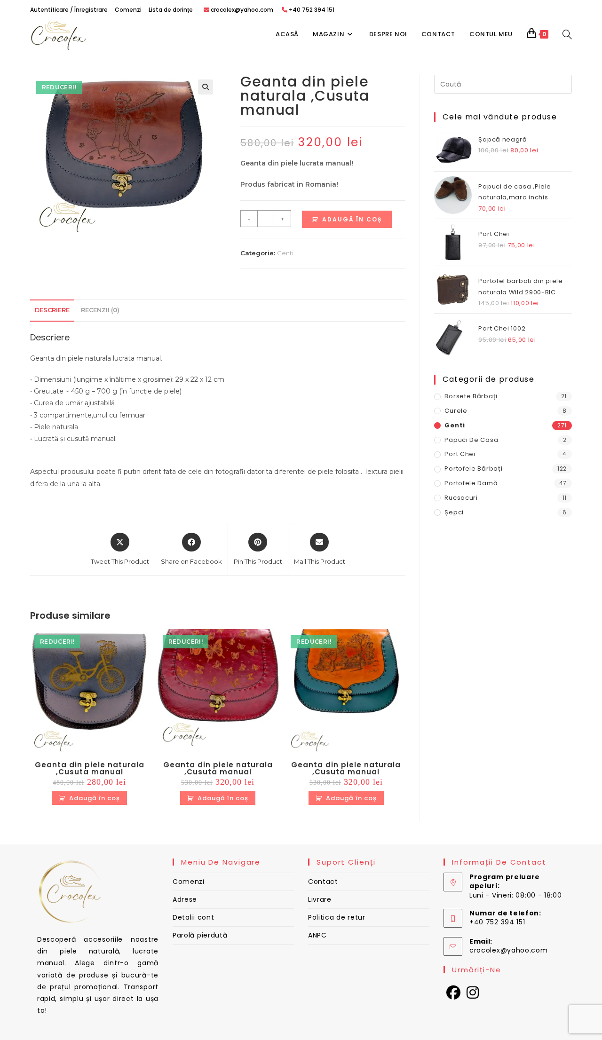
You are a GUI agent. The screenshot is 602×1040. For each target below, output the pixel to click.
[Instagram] (473, 993)
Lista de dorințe (171, 10)
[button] (205, 87)
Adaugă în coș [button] (94, 798)
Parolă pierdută (200, 935)
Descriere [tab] (52, 310)
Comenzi (128, 10)
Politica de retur (336, 917)
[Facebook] (453, 993)
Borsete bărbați (471, 396)
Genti (285, 253)
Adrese (185, 899)
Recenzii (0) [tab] (100, 310)
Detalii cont (193, 917)
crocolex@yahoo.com (508, 950)
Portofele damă (471, 483)
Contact (323, 881)
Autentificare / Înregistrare (69, 10)
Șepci (454, 512)
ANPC (317, 935)
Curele (455, 410)
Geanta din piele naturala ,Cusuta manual (89, 768)
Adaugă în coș (352, 219)
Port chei (459, 453)
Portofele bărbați (473, 468)
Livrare (320, 899)
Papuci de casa (471, 439)
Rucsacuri (460, 497)
